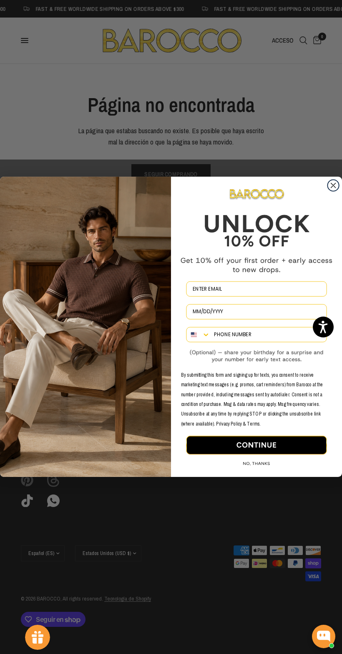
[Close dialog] (333, 185)
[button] (323, 327)
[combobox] (198, 335)
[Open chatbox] (323, 636)
